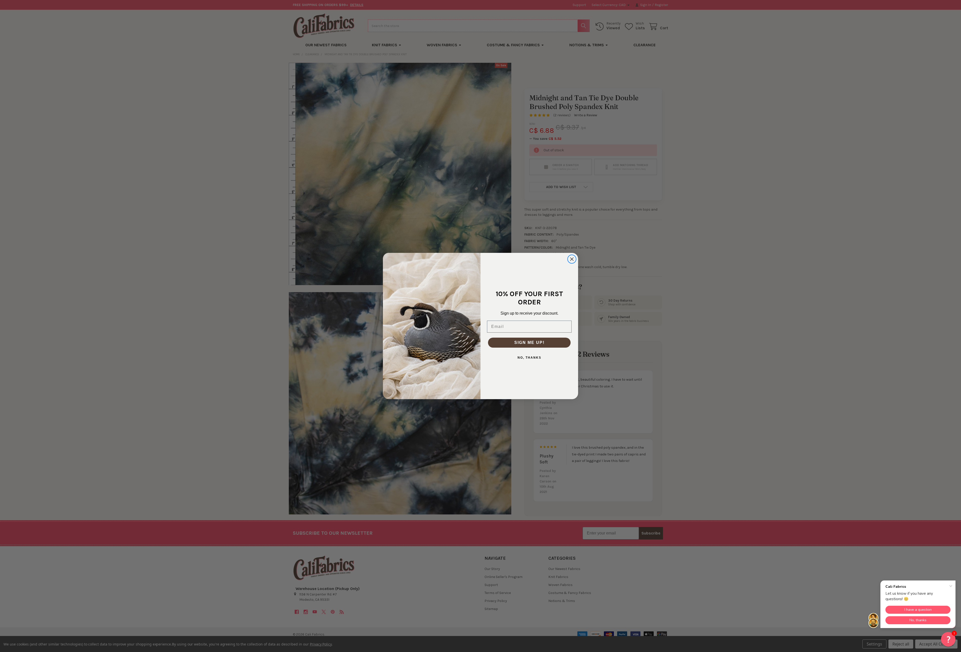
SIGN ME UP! (529, 342)
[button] (948, 639)
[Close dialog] (572, 259)
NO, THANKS (529, 357)
